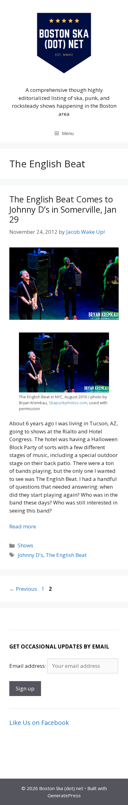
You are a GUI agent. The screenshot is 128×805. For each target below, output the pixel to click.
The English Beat (66, 555)
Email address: (28, 665)
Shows (25, 545)
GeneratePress (64, 795)
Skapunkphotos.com (68, 402)
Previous (23, 588)
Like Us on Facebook (39, 722)
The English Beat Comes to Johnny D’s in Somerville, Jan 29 (63, 209)
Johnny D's (30, 555)
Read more (22, 526)
